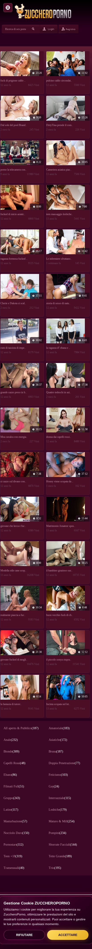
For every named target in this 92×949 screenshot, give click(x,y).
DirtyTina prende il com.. (59, 125)
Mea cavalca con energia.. (13, 436)
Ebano (10, 774)
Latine (11, 809)
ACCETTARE (67, 935)
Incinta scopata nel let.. (58, 704)
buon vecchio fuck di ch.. (59, 615)
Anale (11, 740)
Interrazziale (60, 798)
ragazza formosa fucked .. (13, 258)
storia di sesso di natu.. (58, 303)
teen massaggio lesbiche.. (59, 214)
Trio (55, 868)
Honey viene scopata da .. (59, 481)
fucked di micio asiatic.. (12, 214)
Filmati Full (14, 786)
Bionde (11, 751)
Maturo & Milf (62, 821)
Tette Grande (60, 856)
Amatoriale (59, 728)
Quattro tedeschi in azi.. (58, 392)
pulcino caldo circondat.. (59, 80)
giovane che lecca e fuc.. (13, 526)
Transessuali (14, 868)
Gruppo (12, 798)
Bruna (56, 751)
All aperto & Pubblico (21, 728)
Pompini (57, 833)
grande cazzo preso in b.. (13, 392)
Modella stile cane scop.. (13, 570)
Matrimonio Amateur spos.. (60, 526)
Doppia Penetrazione (64, 763)
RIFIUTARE (24, 935)
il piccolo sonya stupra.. (58, 659)
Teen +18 (13, 856)
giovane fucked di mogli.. (13, 659)
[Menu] (7, 7)
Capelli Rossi (14, 763)
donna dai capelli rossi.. (58, 436)
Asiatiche (58, 740)
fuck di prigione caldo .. (12, 80)
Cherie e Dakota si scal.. (13, 303)
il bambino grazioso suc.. (59, 570)
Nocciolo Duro (16, 833)
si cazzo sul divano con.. (13, 481)
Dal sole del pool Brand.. (13, 125)
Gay (54, 786)
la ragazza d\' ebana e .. (58, 347)
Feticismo (58, 774)
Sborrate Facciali (63, 844)
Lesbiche (58, 809)
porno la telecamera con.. (13, 169)
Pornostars (13, 844)
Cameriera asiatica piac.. (58, 169)
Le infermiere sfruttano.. (59, 258)
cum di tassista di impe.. (13, 347)
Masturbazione (15, 821)
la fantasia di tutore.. (11, 704)
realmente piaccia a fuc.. (12, 615)
